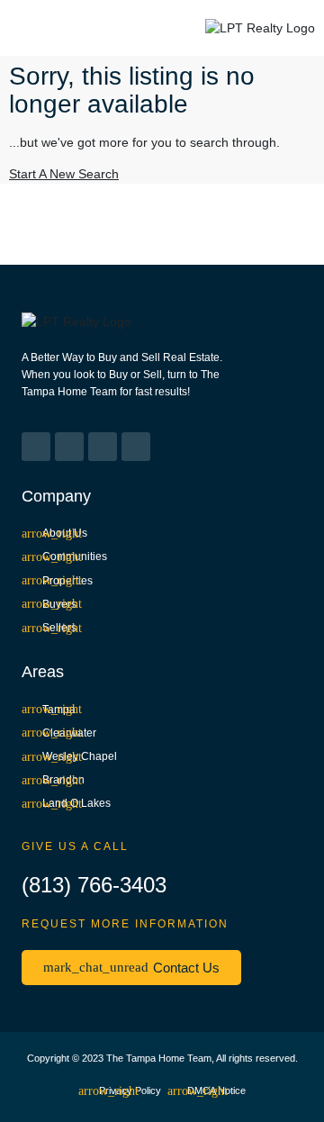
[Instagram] (69, 446)
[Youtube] (136, 446)
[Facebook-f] (36, 446)
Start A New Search (64, 174)
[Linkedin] (102, 446)
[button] (32, 28)
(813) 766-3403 (94, 885)
